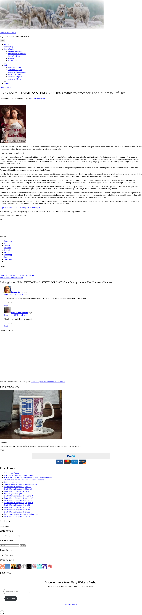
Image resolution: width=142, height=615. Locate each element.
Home (6, 44)
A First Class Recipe (11, 473)
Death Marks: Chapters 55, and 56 (17, 487)
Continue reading (71, 604)
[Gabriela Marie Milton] (7, 566)
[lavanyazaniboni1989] (44, 566)
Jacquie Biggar (17, 292)
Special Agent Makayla (13, 493)
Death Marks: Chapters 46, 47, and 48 (18, 496)
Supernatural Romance (17, 54)
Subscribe (11, 598)
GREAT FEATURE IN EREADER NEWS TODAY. (17, 275)
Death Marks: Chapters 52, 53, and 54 (18, 489)
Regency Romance (15, 51)
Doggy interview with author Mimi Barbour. (21, 514)
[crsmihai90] (13, 566)
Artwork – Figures (15, 76)
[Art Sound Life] (50, 566)
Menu (2, 40)
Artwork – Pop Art (15, 70)
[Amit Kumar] (34, 566)
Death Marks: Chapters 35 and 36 (17, 505)
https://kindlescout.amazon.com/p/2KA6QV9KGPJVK (20, 207)
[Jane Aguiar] (18, 566)
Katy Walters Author (8, 33)
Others (11, 58)
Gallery (7, 65)
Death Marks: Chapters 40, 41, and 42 (18, 500)
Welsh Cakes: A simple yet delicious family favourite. (24, 480)
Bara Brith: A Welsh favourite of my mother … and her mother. (28, 477)
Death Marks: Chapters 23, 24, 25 (17, 516)
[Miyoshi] (39, 566)
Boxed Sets (12, 60)
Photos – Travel (14, 67)
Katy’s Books (9, 49)
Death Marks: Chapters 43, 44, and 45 (18, 498)
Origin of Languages (12, 482)
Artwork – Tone (14, 74)
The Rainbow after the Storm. (11, 277)
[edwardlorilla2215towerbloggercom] (2, 566)
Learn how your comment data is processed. (48, 382)
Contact (7, 83)
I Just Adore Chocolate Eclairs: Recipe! (18, 475)
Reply (6, 305)
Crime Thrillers (14, 56)
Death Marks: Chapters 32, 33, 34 (17, 507)
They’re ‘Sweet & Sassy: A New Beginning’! (20, 484)
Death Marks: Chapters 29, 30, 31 (17, 509)
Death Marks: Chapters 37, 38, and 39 (18, 503)
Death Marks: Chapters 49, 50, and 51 (18, 491)
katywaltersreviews (37, 98)
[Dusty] (29, 566)
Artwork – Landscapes (17, 72)
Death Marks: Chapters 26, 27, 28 (17, 512)
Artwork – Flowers (15, 79)
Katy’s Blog (8, 47)
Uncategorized (5, 87)
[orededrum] (23, 566)
